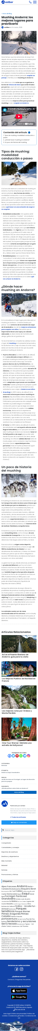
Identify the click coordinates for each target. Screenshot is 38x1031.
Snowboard (21, 924)
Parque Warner (22, 911)
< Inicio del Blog (6, 14)
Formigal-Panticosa (16, 896)
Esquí (9, 772)
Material (4, 865)
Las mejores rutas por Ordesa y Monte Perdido (17, 712)
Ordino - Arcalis (23, 906)
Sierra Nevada (9, 923)
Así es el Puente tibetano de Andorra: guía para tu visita (15, 655)
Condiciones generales (16, 1016)
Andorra (4, 772)
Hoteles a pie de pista (23, 899)
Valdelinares (15, 926)
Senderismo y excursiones (21, 921)
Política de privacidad (19, 1014)
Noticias (4, 765)
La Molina (13, 901)
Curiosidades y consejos (10, 847)
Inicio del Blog (19, 792)
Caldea (19, 891)
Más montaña (6, 861)
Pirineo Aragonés (11, 913)
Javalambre (5, 901)
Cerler (3, 894)
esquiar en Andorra (21, 103)
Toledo (8, 926)
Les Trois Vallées (22, 901)
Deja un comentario (20, 822)
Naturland (24, 904)
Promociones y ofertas (9, 874)
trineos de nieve (15, 85)
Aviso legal (7, 1014)
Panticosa (12, 909)
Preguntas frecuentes (22, 980)
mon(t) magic (17, 904)
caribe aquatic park (29, 891)
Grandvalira (15, 772)
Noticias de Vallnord (8, 906)
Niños (29, 904)
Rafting (4, 922)
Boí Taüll (12, 891)
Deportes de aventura (9, 852)
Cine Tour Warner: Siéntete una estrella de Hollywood (17, 744)
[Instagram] (28, 755)
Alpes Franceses (8, 886)
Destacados (12, 894)
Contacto (11, 980)
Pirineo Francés (16, 916)
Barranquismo (5, 891)
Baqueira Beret (28, 888)
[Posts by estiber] (4, 803)
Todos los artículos (18, 817)
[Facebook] (9, 755)
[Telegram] (24, 755)
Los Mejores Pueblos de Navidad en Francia (18, 679)
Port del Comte (21, 919)
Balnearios (16, 889)
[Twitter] (13, 755)
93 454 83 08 (20, 1010)
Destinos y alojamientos (10, 856)
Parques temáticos (14, 910)
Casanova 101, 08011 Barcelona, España (19, 1007)
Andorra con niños (28, 389)
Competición (6, 843)
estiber (7, 27)
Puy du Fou (30, 919)
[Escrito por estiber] (2, 27)
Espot (20, 894)
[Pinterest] (17, 755)
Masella (9, 904)
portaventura (9, 918)
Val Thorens (24, 926)
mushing (12, 343)
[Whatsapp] (21, 755)
